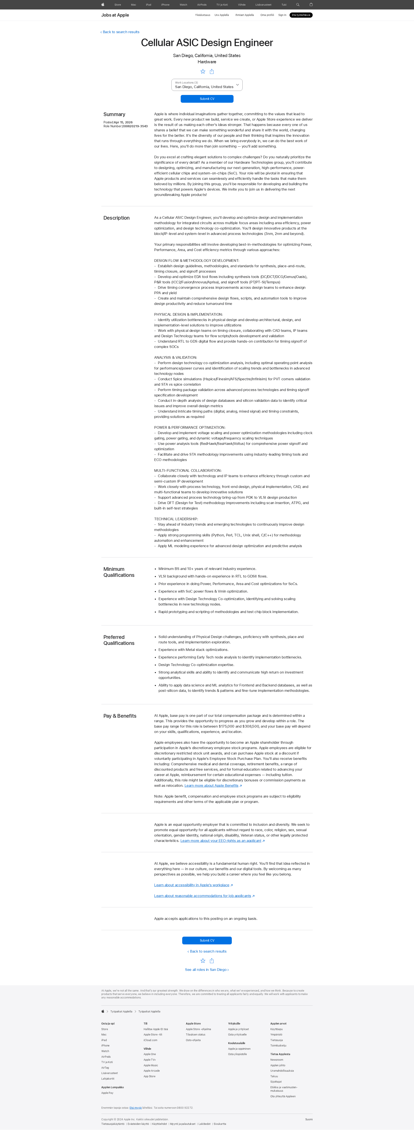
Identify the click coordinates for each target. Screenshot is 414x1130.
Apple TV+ (150, 1059)
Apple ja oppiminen (239, 1048)
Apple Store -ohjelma (198, 1029)
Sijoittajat (276, 1081)
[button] (298, 4)
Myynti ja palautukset (182, 1123)
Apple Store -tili (153, 1034)
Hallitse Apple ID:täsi (156, 1029)
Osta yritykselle (237, 1034)
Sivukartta (220, 1123)
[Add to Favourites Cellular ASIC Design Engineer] (203, 71)
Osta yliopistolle (237, 1054)
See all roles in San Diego (205, 969)
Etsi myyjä (136, 1107)
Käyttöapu (276, 1029)
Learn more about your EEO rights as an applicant (220, 840)
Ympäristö (276, 1034)
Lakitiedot (204, 1123)
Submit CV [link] (207, 99)
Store (104, 1029)
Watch (105, 1051)
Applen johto (277, 1065)
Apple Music (151, 1065)
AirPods (106, 1056)
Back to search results (121, 32)
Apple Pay (107, 1092)
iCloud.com (150, 1040)
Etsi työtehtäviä (301, 15)
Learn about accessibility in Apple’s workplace (191, 885)
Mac (104, 1034)
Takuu (274, 1076)
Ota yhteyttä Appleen (283, 1096)
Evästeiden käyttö (138, 1123)
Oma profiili (267, 15)
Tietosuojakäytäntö (112, 1123)
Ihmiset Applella (244, 15)
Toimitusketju (278, 1045)
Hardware (207, 61)
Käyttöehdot (159, 1123)
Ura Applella (222, 15)
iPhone (105, 1045)
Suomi (309, 1119)
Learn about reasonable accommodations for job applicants (202, 896)
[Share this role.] (211, 71)
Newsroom (276, 1059)
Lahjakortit (107, 1078)
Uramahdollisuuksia (282, 1070)
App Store (149, 1076)
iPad (104, 1040)
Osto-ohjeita (193, 1040)
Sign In (282, 15)
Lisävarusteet (109, 1073)
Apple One (150, 1054)
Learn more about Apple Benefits (211, 785)
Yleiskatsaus (202, 15)
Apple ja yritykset (238, 1029)
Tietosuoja (276, 1040)
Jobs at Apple (115, 15)
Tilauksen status (195, 1034)
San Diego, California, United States (207, 55)
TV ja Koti (107, 1062)
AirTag (105, 1067)
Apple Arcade (152, 1070)
